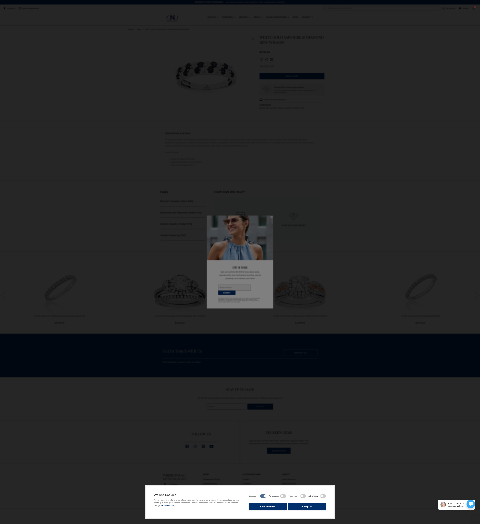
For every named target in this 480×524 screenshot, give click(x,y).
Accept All (307, 506)
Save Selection (267, 506)
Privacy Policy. (167, 505)
